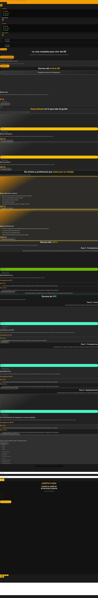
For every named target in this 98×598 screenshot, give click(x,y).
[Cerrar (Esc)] (1, 575)
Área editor (7, 13)
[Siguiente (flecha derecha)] (3, 577)
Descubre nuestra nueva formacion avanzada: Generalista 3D (13, 0)
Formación (4, 8)
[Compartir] (3, 575)
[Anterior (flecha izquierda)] (1, 577)
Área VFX (6, 15)
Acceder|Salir (7, 41)
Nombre (1, 471)
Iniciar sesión (7, 39)
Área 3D (6, 11)
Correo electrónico (4, 475)
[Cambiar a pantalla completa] (5, 575)
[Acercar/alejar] (7, 575)
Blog (3, 19)
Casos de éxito (5, 17)
